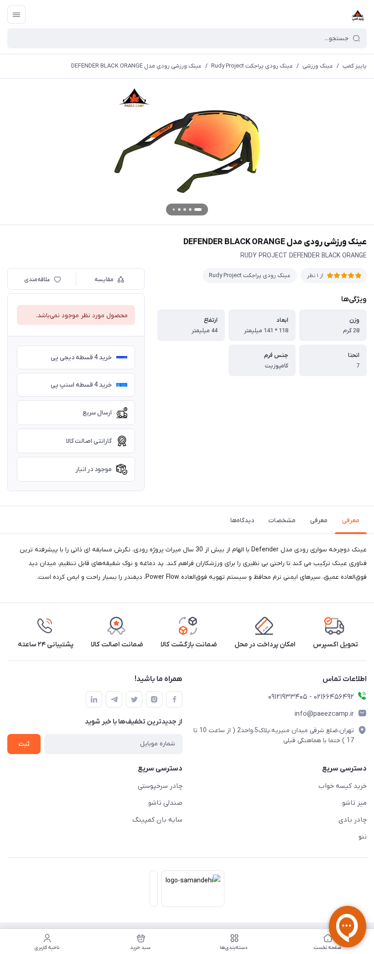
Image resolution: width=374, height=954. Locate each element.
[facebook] (174, 699)
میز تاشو (354, 802)
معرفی (350, 520)
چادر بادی (352, 819)
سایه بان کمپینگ (157, 819)
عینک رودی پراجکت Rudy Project (252, 66)
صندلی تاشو (165, 802)
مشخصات (282, 520)
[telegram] (114, 699)
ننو (362, 836)
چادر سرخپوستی (160, 786)
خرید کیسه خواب (342, 786)
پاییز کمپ (355, 66)
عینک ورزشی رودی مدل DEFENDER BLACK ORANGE (136, 66)
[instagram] (154, 699)
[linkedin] (94, 699)
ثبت (24, 744)
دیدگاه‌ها (242, 520)
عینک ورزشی (317, 66)
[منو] (16, 14)
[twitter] (134, 699)
